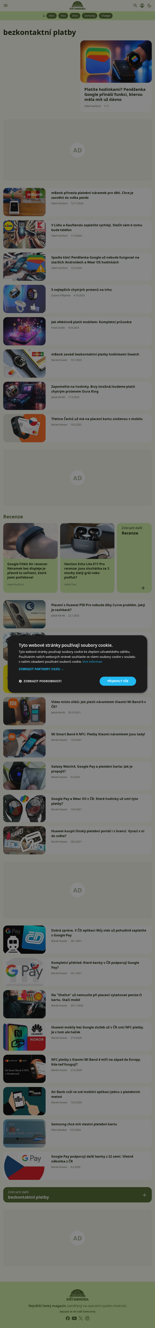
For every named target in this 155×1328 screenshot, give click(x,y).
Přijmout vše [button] (118, 681)
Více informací (92, 662)
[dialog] (77, 664)
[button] (77, 669)
